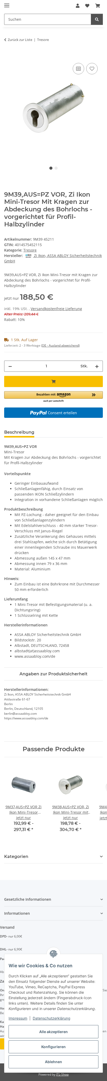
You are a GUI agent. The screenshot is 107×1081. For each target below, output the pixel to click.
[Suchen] (97, 19)
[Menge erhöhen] (97, 366)
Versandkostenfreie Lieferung (56, 308)
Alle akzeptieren (53, 1031)
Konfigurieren (53, 1046)
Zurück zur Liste (20, 39)
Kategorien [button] (16, 856)
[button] (77, 6)
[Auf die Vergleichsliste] (78, 68)
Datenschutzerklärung (51, 1018)
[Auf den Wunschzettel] (92, 68)
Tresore (30, 250)
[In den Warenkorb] (8, 56)
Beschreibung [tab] (19, 432)
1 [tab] (50, 168)
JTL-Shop (62, 1074)
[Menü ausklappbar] (6, 3)
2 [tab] (56, 168)
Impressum (18, 1018)
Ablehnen (53, 1061)
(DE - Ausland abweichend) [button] (60, 345)
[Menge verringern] (10, 366)
